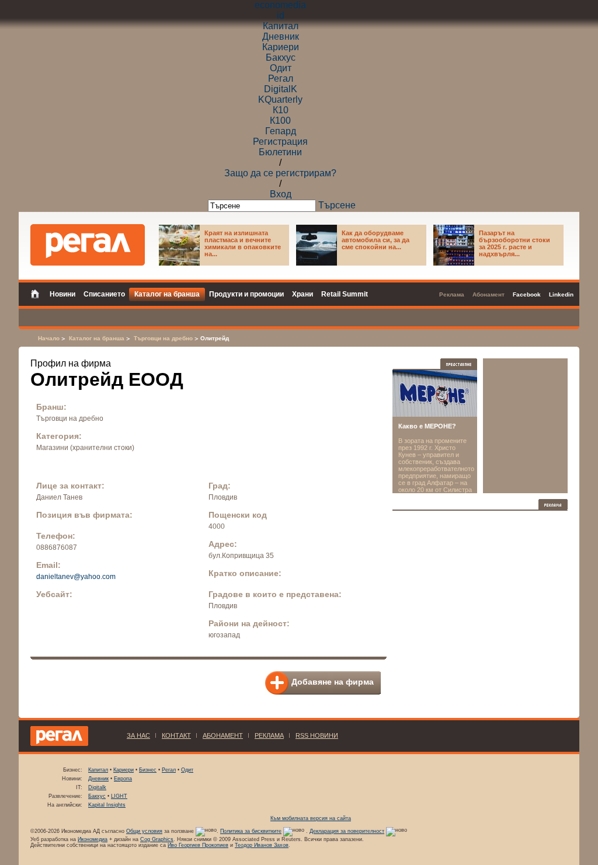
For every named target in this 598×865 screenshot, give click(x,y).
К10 (280, 110)
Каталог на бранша (96, 338)
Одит (280, 68)
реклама (269, 735)
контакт (176, 735)
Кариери (280, 47)
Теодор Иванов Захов (261, 845)
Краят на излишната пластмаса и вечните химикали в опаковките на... (242, 243)
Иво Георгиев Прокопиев (198, 845)
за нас (138, 735)
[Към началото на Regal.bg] (87, 245)
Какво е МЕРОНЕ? (427, 426)
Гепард (280, 131)
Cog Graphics (156, 839)
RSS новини (316, 735)
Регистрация (280, 142)
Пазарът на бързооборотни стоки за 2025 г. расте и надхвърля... (514, 243)
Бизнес (148, 770)
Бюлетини (280, 152)
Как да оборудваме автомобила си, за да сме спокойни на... (375, 239)
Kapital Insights (107, 805)
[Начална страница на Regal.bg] (38, 293)
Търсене (337, 205)
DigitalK (280, 89)
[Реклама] (553, 504)
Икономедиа (92, 839)
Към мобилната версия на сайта (310, 818)
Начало (49, 338)
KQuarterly (280, 99)
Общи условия (144, 831)
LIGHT (119, 796)
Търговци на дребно (163, 338)
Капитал (280, 26)
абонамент (223, 735)
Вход (280, 194)
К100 (280, 120)
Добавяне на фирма (332, 681)
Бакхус (280, 57)
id (280, 15)
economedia (280, 5)
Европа (123, 779)
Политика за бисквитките (250, 831)
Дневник (280, 36)
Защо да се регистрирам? (280, 173)
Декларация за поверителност (347, 831)
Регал (280, 78)
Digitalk (97, 787)
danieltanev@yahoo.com (76, 577)
